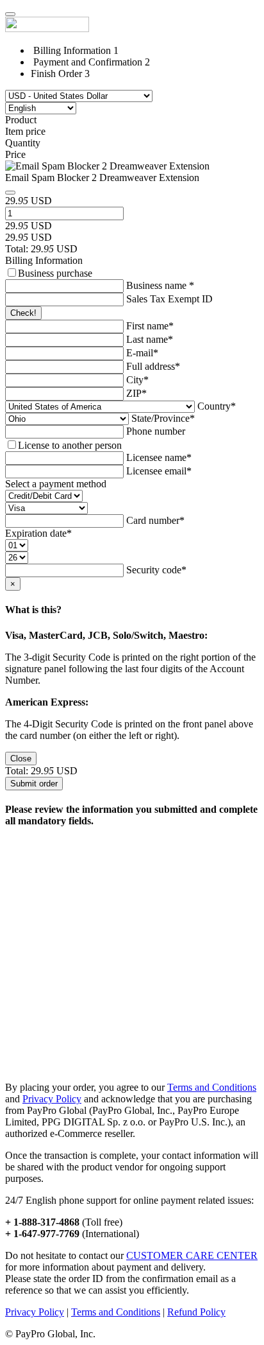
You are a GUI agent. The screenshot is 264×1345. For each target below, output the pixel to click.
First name (150, 325)
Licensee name (159, 457)
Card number (155, 520)
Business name (160, 285)
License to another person (70, 445)
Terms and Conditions (211, 1087)
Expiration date (38, 533)
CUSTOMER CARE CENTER (192, 1255)
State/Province (163, 418)
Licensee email (159, 470)
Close (20, 758)
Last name (149, 339)
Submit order (34, 783)
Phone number (155, 431)
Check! (23, 313)
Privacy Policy (51, 1098)
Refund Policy (196, 1311)
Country (216, 406)
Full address (153, 366)
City (137, 379)
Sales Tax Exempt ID (169, 298)
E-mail (142, 352)
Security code (156, 569)
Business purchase (55, 273)
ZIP (136, 393)
